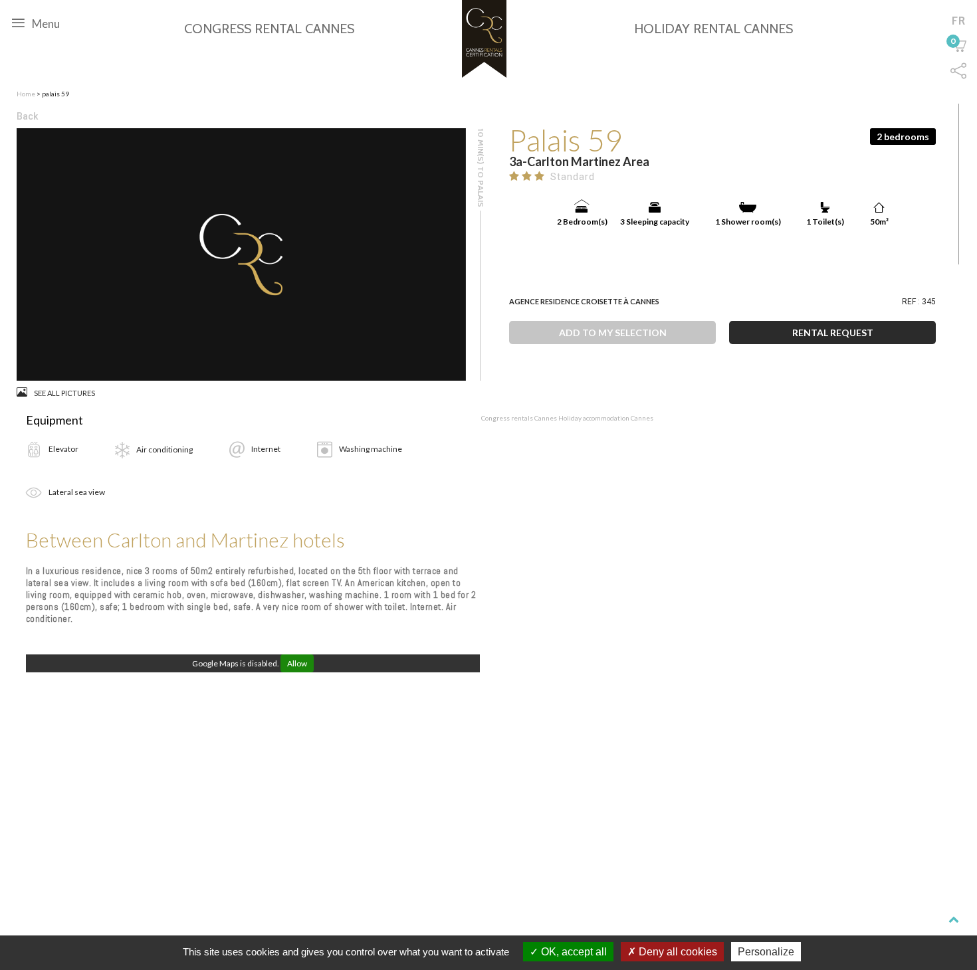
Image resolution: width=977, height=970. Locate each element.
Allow (297, 663)
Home (26, 94)
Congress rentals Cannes (519, 418)
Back (27, 116)
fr (959, 20)
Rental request (832, 332)
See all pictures (64, 393)
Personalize (766, 951)
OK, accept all (572, 951)
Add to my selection (613, 332)
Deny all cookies (676, 951)
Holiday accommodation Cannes (605, 418)
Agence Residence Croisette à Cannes (584, 301)
